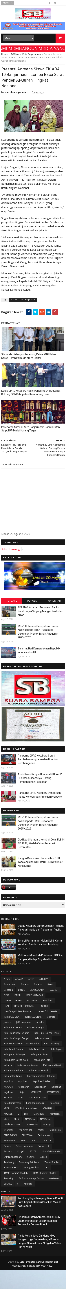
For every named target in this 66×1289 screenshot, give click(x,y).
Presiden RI (44, 1146)
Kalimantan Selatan (13, 1070)
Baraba (25, 984)
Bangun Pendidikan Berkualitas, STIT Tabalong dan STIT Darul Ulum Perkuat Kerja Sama (40, 862)
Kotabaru (55, 1103)
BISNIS (21, 989)
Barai (50, 984)
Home (4, 54)
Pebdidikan (55, 1129)
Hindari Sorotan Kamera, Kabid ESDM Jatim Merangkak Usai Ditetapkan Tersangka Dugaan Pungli (39, 1220)
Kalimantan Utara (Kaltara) (40, 1076)
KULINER (8, 1113)
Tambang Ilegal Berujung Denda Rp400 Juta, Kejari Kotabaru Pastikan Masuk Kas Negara (40, 1202)
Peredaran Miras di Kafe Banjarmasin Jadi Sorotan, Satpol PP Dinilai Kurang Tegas (30, 429)
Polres (7, 1146)
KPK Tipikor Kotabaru (26, 1108)
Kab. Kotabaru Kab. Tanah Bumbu (21, 1043)
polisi (23, 1140)
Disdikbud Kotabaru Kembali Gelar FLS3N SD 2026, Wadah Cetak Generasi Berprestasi (41, 843)
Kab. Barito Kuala (13, 1027)
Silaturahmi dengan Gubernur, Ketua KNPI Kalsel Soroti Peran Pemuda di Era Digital (28, 356)
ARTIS (31, 979)
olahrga (47, 1124)
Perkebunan (44, 1135)
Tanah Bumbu (52, 1162)
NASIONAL (45, 1119)
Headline (47, 1000)
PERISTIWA (27, 1135)
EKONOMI (32, 1000)
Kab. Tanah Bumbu (13, 1049)
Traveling (8, 1178)
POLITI (35, 1140)
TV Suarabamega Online (31, 1178)
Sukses (43, 1156)
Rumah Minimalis (51, 1151)
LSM (26, 1113)
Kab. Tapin (56, 1049)
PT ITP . (33, 1151)
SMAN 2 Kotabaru (13, 1156)
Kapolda (8, 1081)
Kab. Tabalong (51, 1043)
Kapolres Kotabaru (42, 1081)
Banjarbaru (10, 984)
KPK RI (7, 1108)
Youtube (28, 1183)
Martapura (39, 1113)
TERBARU (12, 601)
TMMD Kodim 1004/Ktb (16, 1173)
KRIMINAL (47, 1108)
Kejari (22, 1092)
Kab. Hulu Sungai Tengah (16, 1038)
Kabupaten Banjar (40, 1054)
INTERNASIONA (11, 1016)
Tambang (9, 1162)
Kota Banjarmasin (31, 54)
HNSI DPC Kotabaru (24, 1006)
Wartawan (54, 1178)
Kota (21, 1097)
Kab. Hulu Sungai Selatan (16, 1033)
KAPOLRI (8, 1086)
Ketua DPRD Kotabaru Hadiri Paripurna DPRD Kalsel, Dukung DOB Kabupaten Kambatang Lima (30, 392)
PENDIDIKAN (10, 1135)
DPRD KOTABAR (34, 995)
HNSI (6, 1006)
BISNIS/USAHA (37, 989)
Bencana (8, 989)
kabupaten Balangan (14, 1054)
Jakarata (51, 1016)
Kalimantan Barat (52, 1065)
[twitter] (55, 3)
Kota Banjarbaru (37, 1097)
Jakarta (7, 1022)
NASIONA (30, 1119)
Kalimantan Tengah (39, 1070)
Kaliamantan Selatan (27, 1065)
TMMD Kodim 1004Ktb (44, 1173)
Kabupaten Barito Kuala (16, 1059)
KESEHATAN (53, 1092)
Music (17, 1119)
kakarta (8, 1065)
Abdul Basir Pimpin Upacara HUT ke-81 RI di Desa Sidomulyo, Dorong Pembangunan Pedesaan (40, 778)
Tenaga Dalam (31, 1167)
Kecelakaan (40, 1086)
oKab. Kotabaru (12, 1124)
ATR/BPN (44, 979)
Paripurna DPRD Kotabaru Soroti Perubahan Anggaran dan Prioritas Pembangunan (38, 759)
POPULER (32, 601)
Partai (41, 1129)
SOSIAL (30, 1156)
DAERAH (54, 989)
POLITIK (48, 1140)
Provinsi (8, 1151)
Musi (6, 1119)
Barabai (38, 984)
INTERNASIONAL (33, 1016)
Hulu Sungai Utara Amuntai (18, 1011)
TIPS (46, 1167)
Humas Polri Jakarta (47, 1011)
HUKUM (44, 1006)
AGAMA (15, 54)
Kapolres (22, 1081)
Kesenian (8, 1097)
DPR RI (17, 995)
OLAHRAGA (32, 1124)
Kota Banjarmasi (12, 1103)
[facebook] (50, 3)
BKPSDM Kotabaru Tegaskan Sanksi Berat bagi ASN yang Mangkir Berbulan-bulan (40, 611)
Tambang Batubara (29, 1162)
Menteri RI (55, 1113)
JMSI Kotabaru (23, 1022)
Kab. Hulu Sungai (35, 1027)
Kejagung (56, 1086)
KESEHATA (36, 1092)
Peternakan (10, 1140)
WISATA (8, 1183)
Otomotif (8, 1129)
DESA (6, 995)
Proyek (21, 1151)
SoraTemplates (27, 1261)
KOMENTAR (54, 601)
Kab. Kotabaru (42, 1038)
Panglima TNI (25, 1129)
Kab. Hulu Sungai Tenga (46, 1033)
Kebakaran (23, 1086)
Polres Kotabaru (24, 1146)
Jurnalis (39, 1022)
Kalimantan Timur (13, 1076)
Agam (7, 979)
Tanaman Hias (11, 1167)
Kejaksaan (9, 1092)
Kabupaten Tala (42, 1059)
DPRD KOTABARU (13, 1000)
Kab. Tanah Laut (37, 1049)
